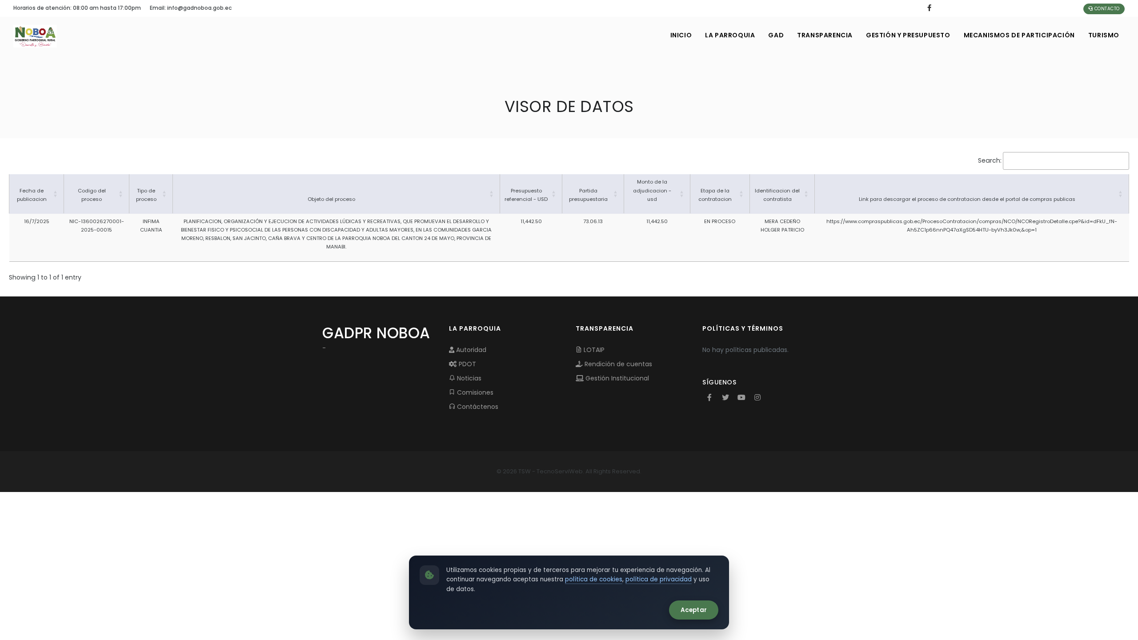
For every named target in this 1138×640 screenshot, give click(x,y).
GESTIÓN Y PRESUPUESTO (908, 35)
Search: (990, 160)
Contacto (1106, 8)
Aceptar (694, 610)
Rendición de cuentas (617, 364)
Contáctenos (476, 406)
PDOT (466, 364)
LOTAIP (593, 349)
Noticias (468, 378)
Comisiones (474, 392)
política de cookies (593, 579)
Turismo (1103, 35)
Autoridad (470, 349)
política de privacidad (658, 579)
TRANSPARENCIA (825, 35)
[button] (55, 193)
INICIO (681, 35)
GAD (776, 35)
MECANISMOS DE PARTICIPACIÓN (1019, 35)
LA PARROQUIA (730, 35)
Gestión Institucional (616, 378)
